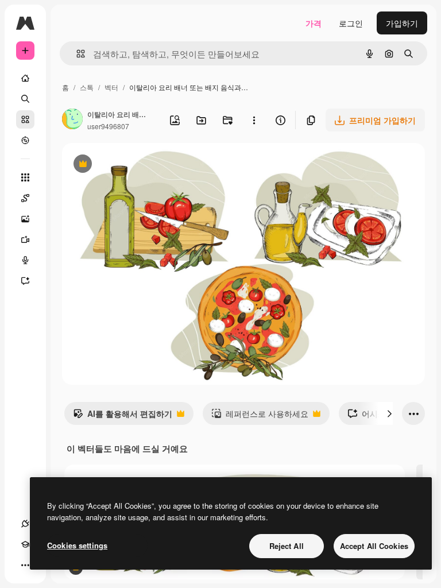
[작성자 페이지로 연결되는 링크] (72, 120)
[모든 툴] (25, 177)
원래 (128, 165)
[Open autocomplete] (76, 53)
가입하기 (402, 23)
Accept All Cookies (374, 545)
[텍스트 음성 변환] (25, 260)
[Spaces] (25, 198)
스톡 (87, 87)
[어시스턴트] (25, 281)
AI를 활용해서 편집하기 (122, 416)
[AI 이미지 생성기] (25, 219)
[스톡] (25, 119)
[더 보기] (25, 565)
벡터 (111, 87)
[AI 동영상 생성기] (25, 239)
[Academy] (25, 544)
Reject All (286, 545)
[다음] (389, 413)
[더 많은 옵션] (253, 120)
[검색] (25, 99)
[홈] (25, 78)
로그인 (351, 23)
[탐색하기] (25, 140)
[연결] (25, 523)
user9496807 (108, 126)
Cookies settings (77, 545)
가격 (313, 23)
